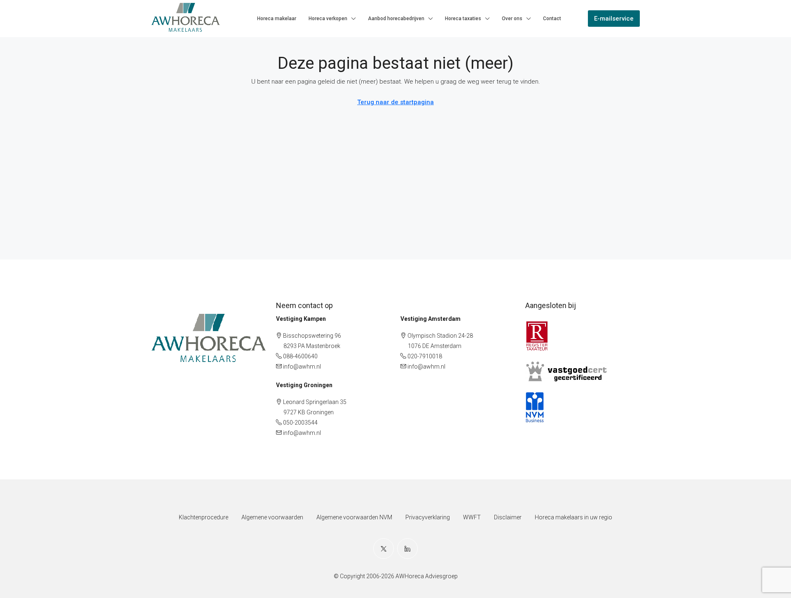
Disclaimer (508, 517)
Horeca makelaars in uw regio (573, 517)
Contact (552, 18)
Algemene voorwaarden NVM (354, 517)
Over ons (512, 18)
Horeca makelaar (276, 18)
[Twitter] (383, 548)
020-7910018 (424, 356)
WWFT (472, 517)
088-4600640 (300, 356)
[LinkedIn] (407, 548)
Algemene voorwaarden (272, 517)
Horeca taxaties (463, 18)
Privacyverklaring (427, 517)
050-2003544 (300, 422)
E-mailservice (614, 18)
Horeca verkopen (328, 18)
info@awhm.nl (302, 366)
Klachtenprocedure (203, 517)
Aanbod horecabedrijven (396, 18)
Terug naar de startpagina (395, 102)
